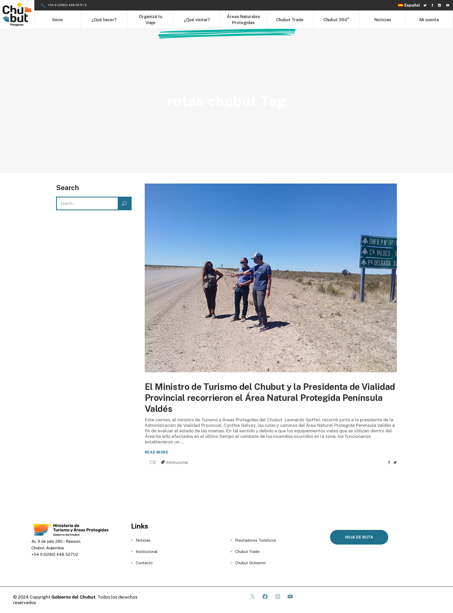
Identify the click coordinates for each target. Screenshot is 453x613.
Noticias (143, 540)
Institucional (177, 462)
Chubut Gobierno (250, 563)
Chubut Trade (247, 551)
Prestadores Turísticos (255, 540)
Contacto (144, 563)
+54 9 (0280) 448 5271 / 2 (67, 5)
